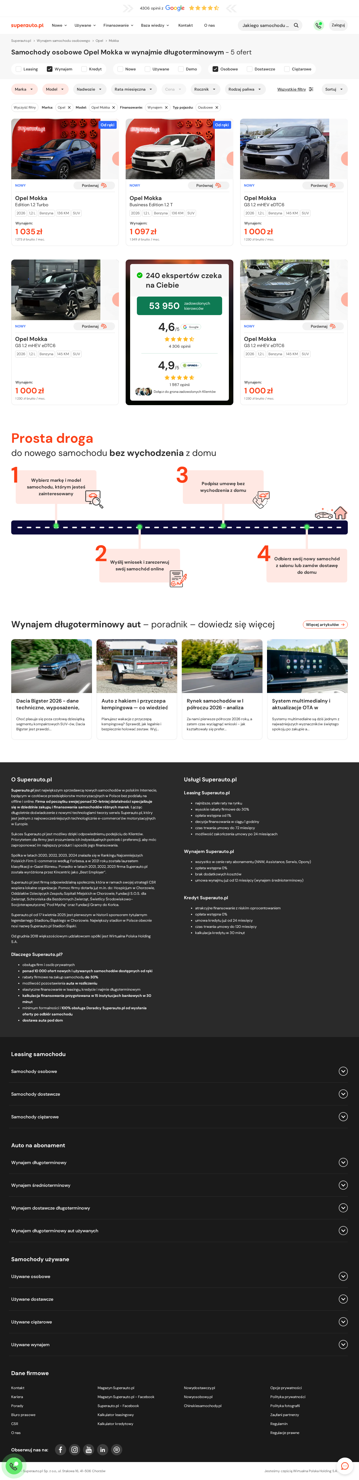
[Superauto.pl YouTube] (88, 1449)
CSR (14, 1423)
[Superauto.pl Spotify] (116, 1449)
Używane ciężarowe (31, 1322)
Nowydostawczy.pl (199, 1387)
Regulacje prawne (284, 1432)
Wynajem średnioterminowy (40, 1185)
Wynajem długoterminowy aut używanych (54, 1231)
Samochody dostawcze (35, 1094)
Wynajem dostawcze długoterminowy (50, 1208)
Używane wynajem (30, 1345)
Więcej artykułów (322, 624)
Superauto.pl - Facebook (118, 1405)
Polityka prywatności (287, 1396)
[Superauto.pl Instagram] (74, 1449)
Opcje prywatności (286, 1387)
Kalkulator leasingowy (116, 1414)
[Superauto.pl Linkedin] (102, 1449)
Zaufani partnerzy (284, 1414)
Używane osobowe (30, 1276)
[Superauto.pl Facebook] (60, 1449)
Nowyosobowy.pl (198, 1396)
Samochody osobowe (34, 1071)
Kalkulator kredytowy (115, 1423)
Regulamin (278, 1423)
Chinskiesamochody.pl (203, 1405)
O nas (209, 25)
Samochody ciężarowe (35, 1117)
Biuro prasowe (23, 1414)
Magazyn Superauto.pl (116, 1387)
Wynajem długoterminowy (38, 1162)
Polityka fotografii (285, 1405)
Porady (17, 1405)
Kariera (17, 1396)
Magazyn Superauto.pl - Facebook (126, 1396)
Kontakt (185, 25)
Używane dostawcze (32, 1299)
